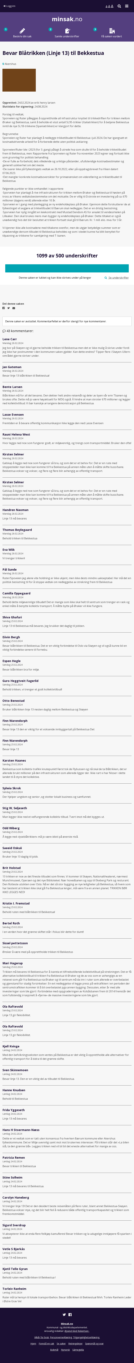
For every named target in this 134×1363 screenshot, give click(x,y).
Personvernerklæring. (61, 1337)
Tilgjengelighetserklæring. (86, 1337)
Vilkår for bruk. (41, 1337)
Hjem (33, 1343)
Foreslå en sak (46, 1343)
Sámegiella (78, 1349)
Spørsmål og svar (94, 1343)
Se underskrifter (118, 277)
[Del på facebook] (70, 1315)
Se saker (61, 1343)
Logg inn (10, 5)
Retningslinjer (75, 1343)
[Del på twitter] (64, 1315)
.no (67, 19)
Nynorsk (65, 1349)
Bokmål (54, 1349)
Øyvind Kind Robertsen (77, 1331)
